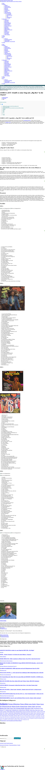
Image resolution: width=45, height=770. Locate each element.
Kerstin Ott (6, 26)
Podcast (3, 36)
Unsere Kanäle (7, 40)
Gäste (8, 708)
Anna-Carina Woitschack (11, 714)
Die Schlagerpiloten (34, 642)
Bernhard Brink (19, 711)
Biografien (6, 9)
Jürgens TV (2, 710)
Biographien (2, 729)
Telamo (30, 706)
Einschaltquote (32, 718)
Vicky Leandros (7, 34)
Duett (28, 719)
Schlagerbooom (15, 710)
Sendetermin (6, 718)
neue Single (32, 704)
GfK (0, 715)
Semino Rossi (35, 643)
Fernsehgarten (37, 708)
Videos (3, 35)
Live (3, 719)
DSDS (19, 715)
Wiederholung (25, 718)
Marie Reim (6, 27)
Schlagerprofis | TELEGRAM (9, 41)
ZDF (32, 708)
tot (35, 715)
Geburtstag (15, 715)
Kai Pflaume (5, 719)
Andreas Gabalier (3, 642)
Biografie (18, 718)
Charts (38, 704)
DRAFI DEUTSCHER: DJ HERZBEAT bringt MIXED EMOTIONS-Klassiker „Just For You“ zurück (22, 88)
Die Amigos (41, 642)
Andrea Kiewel (22, 710)
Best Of (41, 711)
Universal (9, 719)
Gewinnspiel (9, 14)
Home (3, 3)
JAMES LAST (8, 122)
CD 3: (3, 112)
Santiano (1, 643)
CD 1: (3, 110)
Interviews (6, 8)
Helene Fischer (7, 24)
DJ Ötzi (1, 718)
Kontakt (3, 42)
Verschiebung (15, 719)
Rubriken (3, 4)
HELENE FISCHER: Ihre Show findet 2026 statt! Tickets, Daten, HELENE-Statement (19, 681)
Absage (22, 719)
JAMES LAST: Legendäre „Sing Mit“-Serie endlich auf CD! (11, 106)
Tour (14, 708)
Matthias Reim (6, 28)
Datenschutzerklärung (13, 745)
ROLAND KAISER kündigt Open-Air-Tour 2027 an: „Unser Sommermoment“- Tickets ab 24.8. (21, 693)
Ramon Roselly (24, 641)
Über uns (6, 38)
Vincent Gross (36, 718)
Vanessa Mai (13, 642)
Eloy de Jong (29, 641)
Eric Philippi (33, 715)
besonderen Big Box (27, 120)
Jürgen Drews (18, 641)
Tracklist (4, 109)
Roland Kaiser (6, 31)
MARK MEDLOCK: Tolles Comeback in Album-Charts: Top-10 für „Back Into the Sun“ (21, 87)
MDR (33, 706)
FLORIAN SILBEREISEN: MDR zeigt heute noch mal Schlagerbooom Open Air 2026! (19, 668)
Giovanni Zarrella (7, 23)
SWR (8, 711)
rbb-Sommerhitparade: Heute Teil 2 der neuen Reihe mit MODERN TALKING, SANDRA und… (22, 676)
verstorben (21, 718)
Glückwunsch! (9, 58)
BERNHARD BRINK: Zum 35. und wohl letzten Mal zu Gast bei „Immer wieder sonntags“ (20, 697)
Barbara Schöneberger (11, 718)
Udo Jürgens (6, 33)
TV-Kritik (8, 59)
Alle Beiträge (2, 627)
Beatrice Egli (6, 21)
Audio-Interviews (7, 12)
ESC (7, 57)
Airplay (38, 711)
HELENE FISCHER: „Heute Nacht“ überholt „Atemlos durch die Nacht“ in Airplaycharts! (20, 689)
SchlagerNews (2, 726)
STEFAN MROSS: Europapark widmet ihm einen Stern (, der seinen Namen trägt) (18, 685)
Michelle (5, 30)
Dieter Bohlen (11, 715)
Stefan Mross (28, 708)
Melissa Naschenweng (8, 29)
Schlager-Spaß (8, 710)
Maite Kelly (37, 710)
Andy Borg (6, 20)
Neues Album (24, 704)
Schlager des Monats (27, 715)
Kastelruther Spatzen (3, 641)
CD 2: (3, 111)
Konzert (6, 713)
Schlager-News (7, 6)
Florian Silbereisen (7, 22)
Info (3, 37)
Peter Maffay (38, 715)
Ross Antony (6, 32)
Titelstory (6, 5)
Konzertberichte (9, 15)
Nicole (3, 718)
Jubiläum (42, 714)
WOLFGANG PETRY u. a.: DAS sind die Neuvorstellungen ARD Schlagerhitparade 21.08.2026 (21, 672)
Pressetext (4, 108)
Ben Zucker (18, 642)
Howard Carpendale (7, 25)
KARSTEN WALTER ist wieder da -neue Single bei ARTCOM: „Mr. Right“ (12, 86)
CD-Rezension (7, 10)
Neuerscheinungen (7, 7)
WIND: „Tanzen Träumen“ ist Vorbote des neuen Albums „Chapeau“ (15, 654)
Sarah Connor (30, 643)
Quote (11, 708)
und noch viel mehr (7, 13)
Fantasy (9, 643)
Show (41, 708)
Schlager (4, 704)
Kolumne (6, 11)
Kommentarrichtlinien (8, 39)
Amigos (17, 714)
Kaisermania (12, 719)
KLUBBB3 (19, 643)
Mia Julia (5, 643)
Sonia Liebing (40, 718)
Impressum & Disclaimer (4, 745)
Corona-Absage (38, 714)
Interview (28, 718)
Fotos (41, 715)
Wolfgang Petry (25, 719)
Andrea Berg (6, 19)
